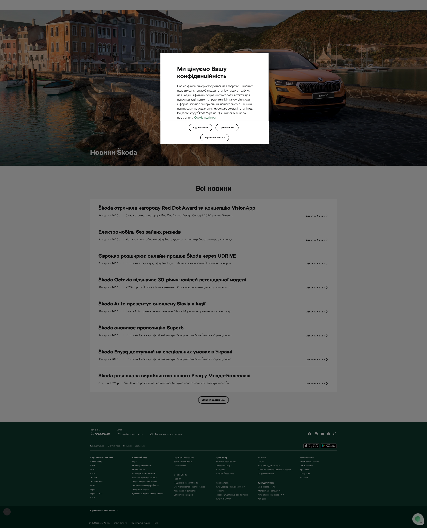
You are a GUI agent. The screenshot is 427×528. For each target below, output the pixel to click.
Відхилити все (200, 127)
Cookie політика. (205, 117)
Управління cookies (215, 137)
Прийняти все (227, 127)
